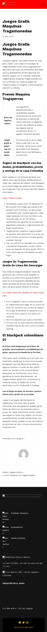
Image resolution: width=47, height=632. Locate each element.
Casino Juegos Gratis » (13, 472)
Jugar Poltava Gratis (12, 198)
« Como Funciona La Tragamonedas (19, 475)
